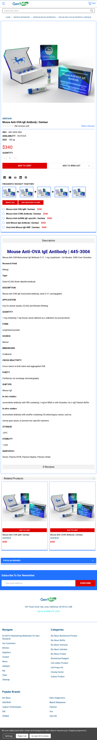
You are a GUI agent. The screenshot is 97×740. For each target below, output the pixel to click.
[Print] (15, 177)
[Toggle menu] (3, 3)
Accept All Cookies (40, 736)
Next (93, 478)
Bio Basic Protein (58, 654)
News (4, 661)
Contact (5, 657)
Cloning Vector (57, 672)
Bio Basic (6, 698)
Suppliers (6, 652)
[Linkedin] (20, 177)
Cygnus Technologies (11, 707)
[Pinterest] (26, 177)
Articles (5, 648)
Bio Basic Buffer (58, 640)
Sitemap (6, 679)
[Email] (10, 177)
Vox (51, 711)
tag (3, 670)
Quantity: (7, 153)
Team (4, 675)
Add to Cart (24, 530)
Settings (9, 736)
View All (53, 716)
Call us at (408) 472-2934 (48, 611)
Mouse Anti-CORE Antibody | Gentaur (66, 535)
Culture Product (57, 676)
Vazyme (53, 707)
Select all (10, 202)
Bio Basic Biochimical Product (64, 636)
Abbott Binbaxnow (58, 702)
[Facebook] (4, 177)
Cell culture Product (59, 663)
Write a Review (88, 126)
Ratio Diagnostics (57, 698)
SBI (3, 711)
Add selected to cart (30, 202)
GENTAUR (6, 702)
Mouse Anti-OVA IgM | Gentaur (15, 535)
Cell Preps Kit (57, 667)
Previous (90, 478)
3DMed (5, 716)
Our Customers (9, 643)
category (6, 666)
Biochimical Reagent (60, 658)
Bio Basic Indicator (59, 649)
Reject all (22, 736)
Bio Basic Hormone (59, 645)
